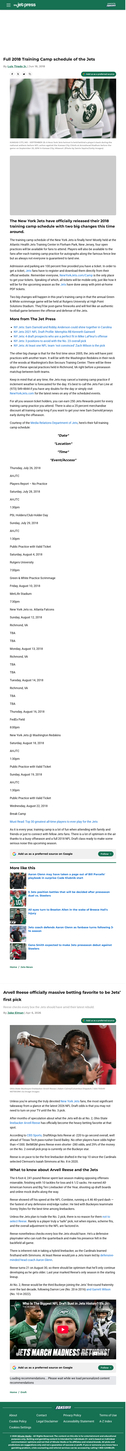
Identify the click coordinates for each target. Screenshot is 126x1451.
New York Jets (70, 1101)
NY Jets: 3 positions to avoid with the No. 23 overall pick (50, 341)
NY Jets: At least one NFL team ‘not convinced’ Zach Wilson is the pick (59, 345)
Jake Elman (16, 1012)
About (13, 1415)
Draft (24, 1392)
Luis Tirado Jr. (17, 66)
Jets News (27, 967)
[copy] (30, 74)
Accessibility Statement (78, 1421)
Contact (41, 1415)
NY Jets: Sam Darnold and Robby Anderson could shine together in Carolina (63, 327)
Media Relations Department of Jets (54, 423)
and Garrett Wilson (98, 1289)
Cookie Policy (18, 1421)
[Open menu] (8, 5)
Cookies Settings (20, 1427)
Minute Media (24, 1436)
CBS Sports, (34, 1135)
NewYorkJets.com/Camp (76, 275)
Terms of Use (108, 1415)
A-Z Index (105, 1421)
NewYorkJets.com (22, 393)
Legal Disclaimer (47, 1421)
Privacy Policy (72, 1415)
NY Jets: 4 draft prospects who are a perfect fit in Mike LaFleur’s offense (60, 336)
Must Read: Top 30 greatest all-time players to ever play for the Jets (54, 821)
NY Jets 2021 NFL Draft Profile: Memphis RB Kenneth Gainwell (54, 331)
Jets (28, 270)
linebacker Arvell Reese (25, 1123)
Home (13, 967)
